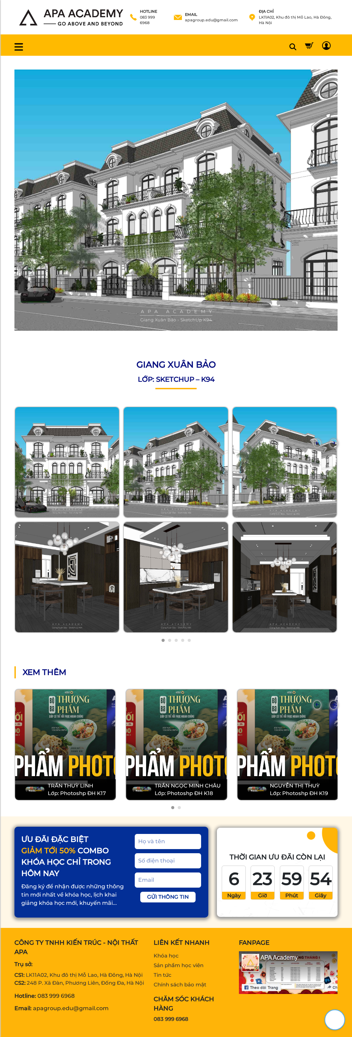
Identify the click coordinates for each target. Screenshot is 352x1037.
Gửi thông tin (168, 896)
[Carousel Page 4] (182, 640)
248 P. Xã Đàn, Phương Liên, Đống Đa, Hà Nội (85, 983)
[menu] (18, 47)
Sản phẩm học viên (179, 965)
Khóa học (166, 955)
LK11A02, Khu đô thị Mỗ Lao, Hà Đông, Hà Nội (84, 975)
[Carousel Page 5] (189, 640)
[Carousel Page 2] (169, 640)
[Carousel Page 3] (176, 640)
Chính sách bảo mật (180, 984)
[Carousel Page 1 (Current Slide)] (163, 640)
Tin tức (163, 975)
